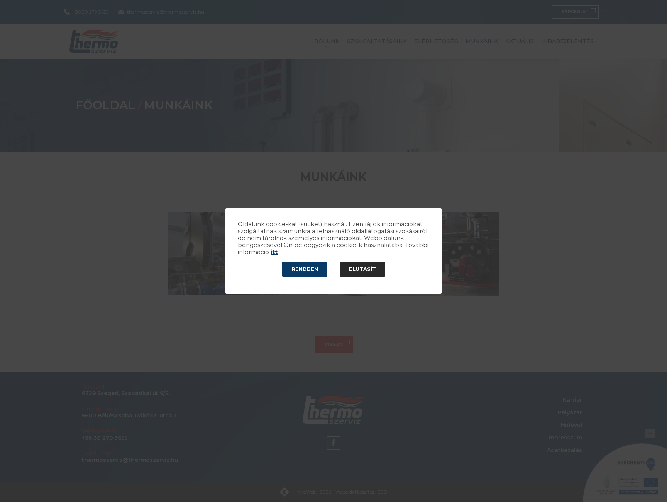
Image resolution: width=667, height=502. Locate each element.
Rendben (304, 269)
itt (274, 251)
